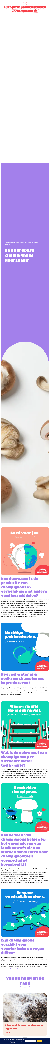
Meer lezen (8, 1032)
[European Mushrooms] (25, 82)
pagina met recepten (14, 968)
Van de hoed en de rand (18, 242)
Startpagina (8, 242)
